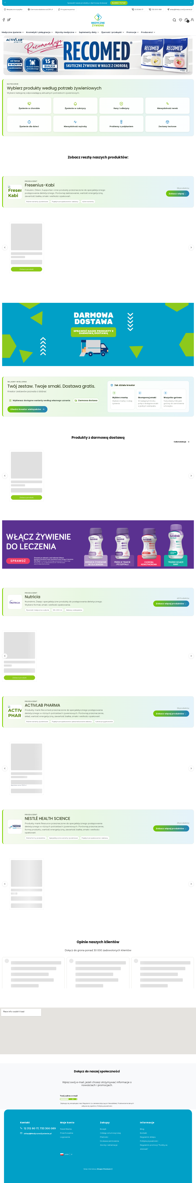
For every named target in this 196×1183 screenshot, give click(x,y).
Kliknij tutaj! (119, 3)
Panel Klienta (66, 1129)
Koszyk (103, 1129)
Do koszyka (26, 791)
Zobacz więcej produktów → (171, 603)
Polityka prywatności (149, 1141)
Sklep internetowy (97, 1169)
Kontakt (143, 1133)
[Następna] (191, 3)
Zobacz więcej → (178, 193)
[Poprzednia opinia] (4, 965)
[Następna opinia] (191, 965)
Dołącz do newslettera (73, 1099)
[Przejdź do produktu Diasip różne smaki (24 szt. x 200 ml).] (19, 647)
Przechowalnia (66, 1133)
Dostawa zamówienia (109, 1141)
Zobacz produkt (26, 269)
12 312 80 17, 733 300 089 (40, 1128)
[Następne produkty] (191, 247)
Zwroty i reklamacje (108, 1145)
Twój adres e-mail (68, 1096)
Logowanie (65, 1137)
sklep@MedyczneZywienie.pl (181, 9)
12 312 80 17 (139, 9)
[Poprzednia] (5, 3)
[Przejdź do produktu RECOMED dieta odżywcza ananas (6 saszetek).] (26, 759)
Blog (142, 1129)
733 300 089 (157, 9)
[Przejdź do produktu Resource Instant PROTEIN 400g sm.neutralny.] (26, 875)
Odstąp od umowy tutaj (110, 1133)
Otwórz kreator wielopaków (25, 409)
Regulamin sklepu (148, 1137)
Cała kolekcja (180, 442)
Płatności (104, 1137)
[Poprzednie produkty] (4, 247)
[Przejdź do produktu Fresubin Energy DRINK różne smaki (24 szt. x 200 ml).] (26, 239)
